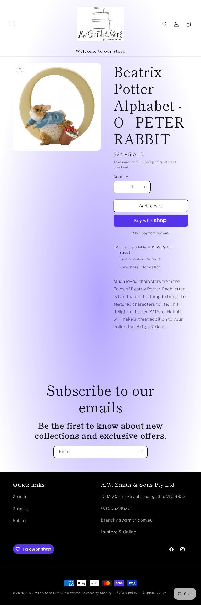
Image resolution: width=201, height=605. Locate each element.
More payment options (151, 233)
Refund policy (126, 593)
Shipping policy (154, 593)
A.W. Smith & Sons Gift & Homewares (53, 593)
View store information (140, 267)
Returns (20, 520)
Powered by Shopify (96, 593)
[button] (11, 24)
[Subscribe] (141, 452)
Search (19, 496)
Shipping (146, 162)
